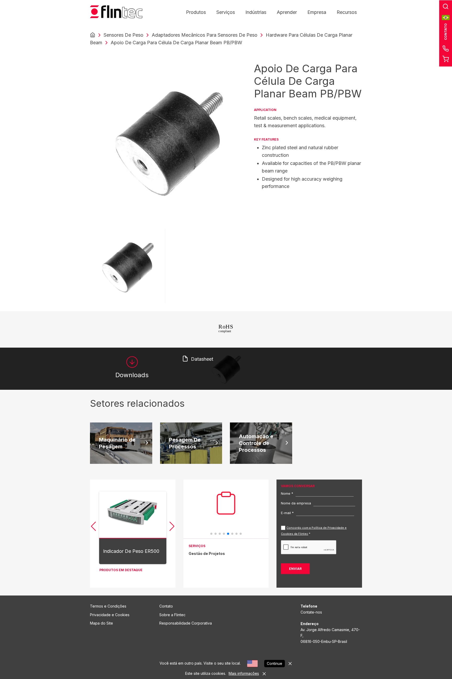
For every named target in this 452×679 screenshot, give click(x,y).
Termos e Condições (108, 606)
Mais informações (244, 673)
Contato (166, 606)
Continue (274, 663)
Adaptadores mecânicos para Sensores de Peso (204, 35)
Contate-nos (311, 612)
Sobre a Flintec (172, 615)
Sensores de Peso (123, 35)
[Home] (92, 35)
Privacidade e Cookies (109, 615)
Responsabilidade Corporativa (185, 623)
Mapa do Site (101, 623)
